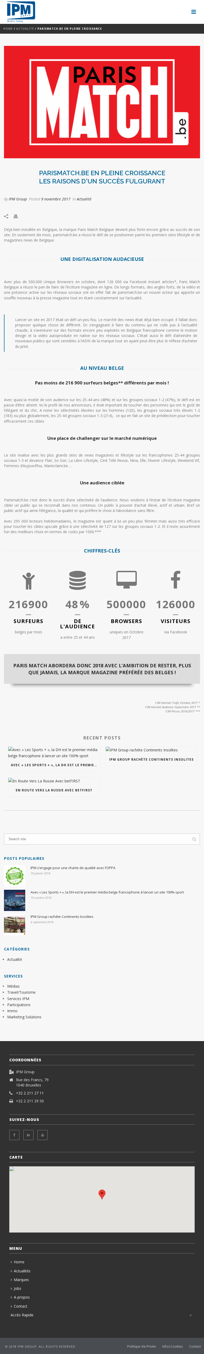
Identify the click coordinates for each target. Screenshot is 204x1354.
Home (8, 28)
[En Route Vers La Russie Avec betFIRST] (54, 780)
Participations (19, 1004)
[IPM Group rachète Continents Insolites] (151, 750)
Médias (13, 986)
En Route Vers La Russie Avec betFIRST (54, 790)
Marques (21, 1279)
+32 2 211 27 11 (30, 1093)
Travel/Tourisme (21, 992)
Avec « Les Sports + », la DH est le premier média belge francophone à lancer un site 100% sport (55, 765)
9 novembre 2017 (55, 198)
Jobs (17, 1288)
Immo (12, 1010)
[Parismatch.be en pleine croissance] (102, 102)
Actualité (25, 28)
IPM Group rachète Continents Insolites (151, 759)
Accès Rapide (22, 1314)
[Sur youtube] (42, 1135)
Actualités (22, 1270)
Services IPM (18, 998)
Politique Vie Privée (141, 1346)
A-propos (22, 1297)
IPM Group (18, 198)
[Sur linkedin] (28, 1135)
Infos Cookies (172, 1346)
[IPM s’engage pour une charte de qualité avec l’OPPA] (14, 876)
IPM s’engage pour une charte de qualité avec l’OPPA (73, 867)
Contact (20, 1306)
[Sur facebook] (14, 1135)
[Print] (18, 216)
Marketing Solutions (24, 1016)
